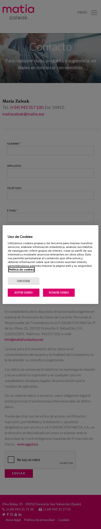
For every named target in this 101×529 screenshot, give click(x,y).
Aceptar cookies (24, 292)
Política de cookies (21, 269)
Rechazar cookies (59, 292)
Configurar (23, 281)
